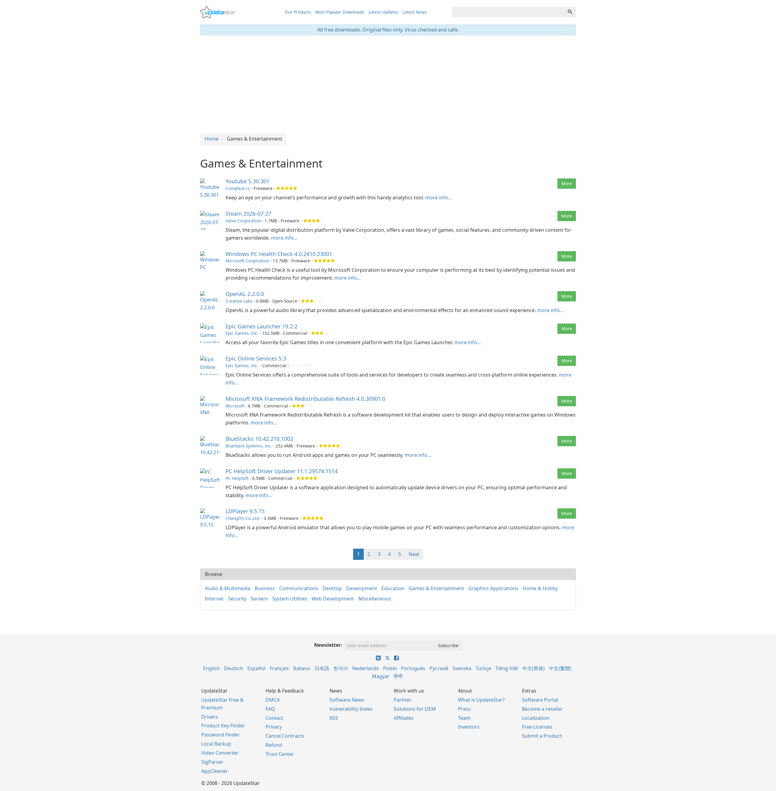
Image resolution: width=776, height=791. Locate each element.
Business (265, 588)
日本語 (322, 668)
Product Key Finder (223, 725)
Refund (274, 745)
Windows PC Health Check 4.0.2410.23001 (279, 254)
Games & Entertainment (436, 588)
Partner (402, 699)
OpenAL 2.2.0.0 (245, 293)
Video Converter (220, 752)
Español (256, 668)
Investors (469, 726)
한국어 (340, 668)
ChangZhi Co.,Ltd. (243, 518)
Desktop (332, 588)
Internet (214, 598)
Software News (346, 699)
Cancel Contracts (285, 736)
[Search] (570, 12)
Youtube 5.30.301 (247, 181)
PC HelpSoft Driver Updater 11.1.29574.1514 (282, 471)
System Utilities (289, 598)
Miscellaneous (374, 598)
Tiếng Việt (506, 668)
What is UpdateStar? (481, 699)
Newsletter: (328, 645)
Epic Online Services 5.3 (256, 358)
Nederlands (365, 668)
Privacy (274, 726)
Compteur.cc (238, 188)
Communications (298, 588)
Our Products (298, 12)
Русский (439, 668)
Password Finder (220, 734)
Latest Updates (383, 12)
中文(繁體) (560, 668)
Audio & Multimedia (227, 588)
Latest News (415, 12)
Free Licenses (537, 726)
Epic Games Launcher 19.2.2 (261, 326)
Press (464, 709)
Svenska (462, 668)
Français (279, 668)
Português (413, 668)
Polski (390, 668)
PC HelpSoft (237, 478)
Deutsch (233, 668)
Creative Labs (239, 301)
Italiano (301, 668)
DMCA (273, 699)
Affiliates (403, 718)
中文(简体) (533, 668)
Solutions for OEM (415, 709)
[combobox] (508, 12)
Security (237, 598)
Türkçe (483, 668)
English (211, 668)
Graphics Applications (493, 588)
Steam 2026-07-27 (248, 213)
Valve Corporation (243, 221)
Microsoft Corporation (247, 261)
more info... (438, 197)
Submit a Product (542, 736)
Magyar (381, 676)
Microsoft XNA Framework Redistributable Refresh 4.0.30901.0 (305, 398)
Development (361, 588)
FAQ (270, 709)
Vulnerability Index (350, 709)
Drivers (209, 716)
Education (392, 588)
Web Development (333, 598)
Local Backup (216, 743)
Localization (535, 718)
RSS (333, 718)
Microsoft (235, 406)
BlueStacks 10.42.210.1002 (259, 438)
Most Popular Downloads (339, 12)
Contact (274, 718)
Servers (259, 598)
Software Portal (540, 699)
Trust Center (280, 754)
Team (464, 718)
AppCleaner (214, 771)
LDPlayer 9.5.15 (245, 511)
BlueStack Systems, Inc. (249, 446)
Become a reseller (542, 709)
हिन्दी (398, 676)
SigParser (212, 762)
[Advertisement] (388, 84)
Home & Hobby (540, 588)
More (566, 183)
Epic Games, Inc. (242, 333)
